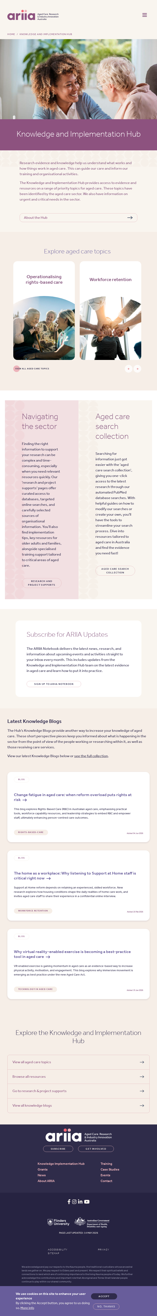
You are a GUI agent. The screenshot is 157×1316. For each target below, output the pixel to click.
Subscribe (58, 1148)
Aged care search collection (115, 570)
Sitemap (53, 1253)
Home (11, 34)
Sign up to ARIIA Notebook (54, 684)
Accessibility (58, 1249)
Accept (104, 1296)
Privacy (103, 1249)
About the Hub (35, 217)
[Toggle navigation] (145, 14)
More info (27, 1308)
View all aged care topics (32, 369)
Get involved (96, 1148)
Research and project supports (41, 583)
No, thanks (106, 1306)
